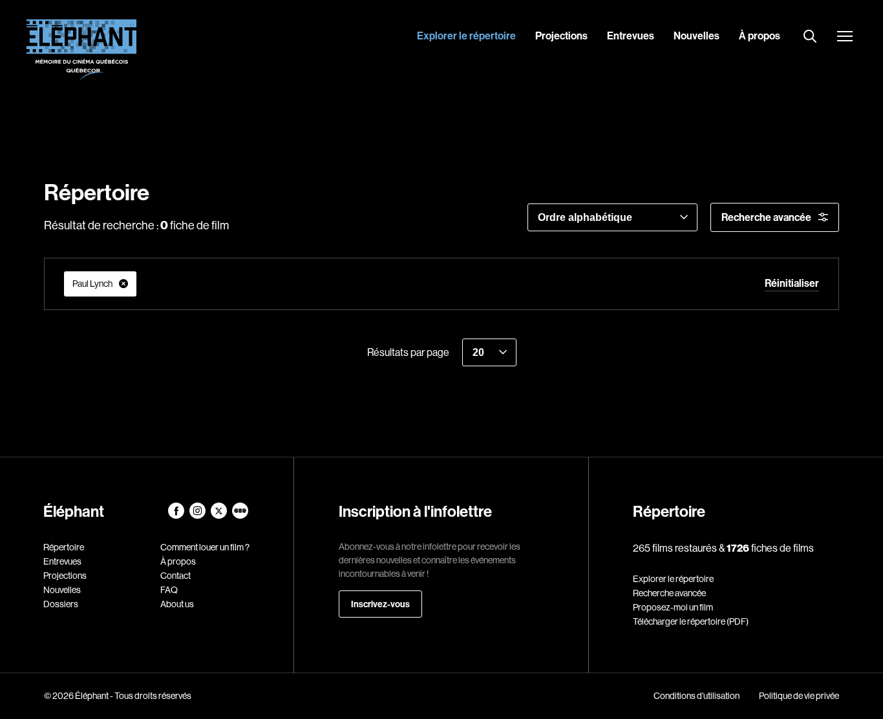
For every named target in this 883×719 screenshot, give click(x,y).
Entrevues (630, 35)
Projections (561, 35)
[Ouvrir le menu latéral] (844, 37)
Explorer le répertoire (466, 35)
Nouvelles (696, 35)
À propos (759, 35)
